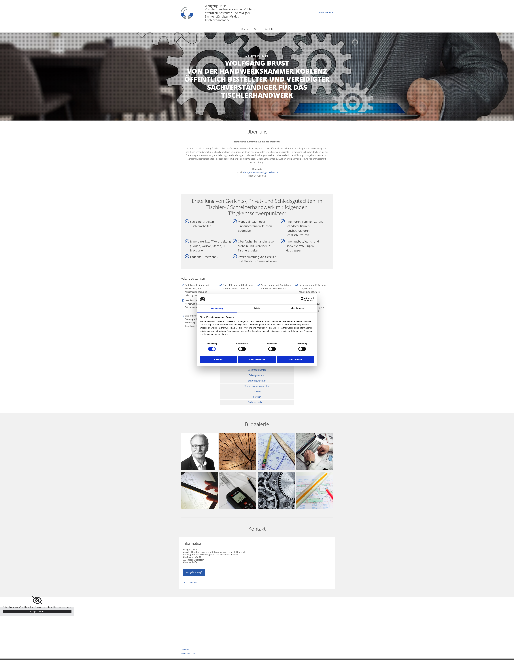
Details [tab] (257, 308)
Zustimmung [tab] (217, 308)
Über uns (246, 29)
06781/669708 (326, 12)
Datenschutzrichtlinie (188, 653)
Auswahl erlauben (257, 359)
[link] (37, 600)
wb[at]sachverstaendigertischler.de (260, 172)
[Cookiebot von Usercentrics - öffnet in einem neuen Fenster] (302, 299)
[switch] (242, 349)
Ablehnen (218, 359)
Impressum (185, 649)
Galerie (258, 29)
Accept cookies (37, 611)
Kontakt (269, 29)
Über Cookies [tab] (297, 308)
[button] (194, 572)
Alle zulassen (295, 359)
